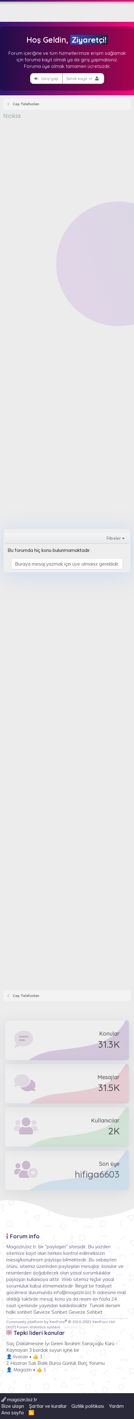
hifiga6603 (97, 1174)
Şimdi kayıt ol (79, 78)
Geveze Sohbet (50, 1312)
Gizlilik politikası (87, 1406)
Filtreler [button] (114, 538)
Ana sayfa (12, 1413)
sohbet (25, 1312)
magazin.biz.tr (21, 1399)
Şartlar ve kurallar (48, 1406)
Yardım (116, 1406)
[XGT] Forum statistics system (43, 1327)
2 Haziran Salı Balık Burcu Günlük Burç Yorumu (55, 1363)
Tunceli (96, 1305)
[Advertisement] (67, 190)
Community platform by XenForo (61, 1321)
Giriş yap (49, 78)
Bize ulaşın (12, 1406)
